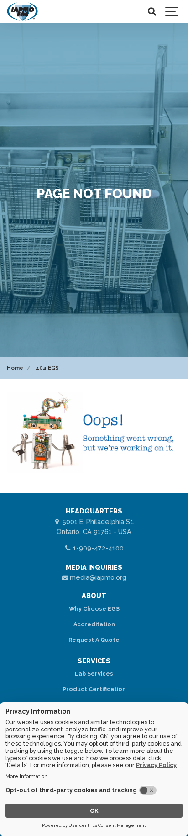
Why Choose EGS (94, 608)
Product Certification (94, 689)
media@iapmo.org (97, 577)
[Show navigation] (172, 11)
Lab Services (94, 673)
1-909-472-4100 (97, 548)
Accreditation (94, 624)
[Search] (151, 11)
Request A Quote (94, 639)
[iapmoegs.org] (22, 11)
